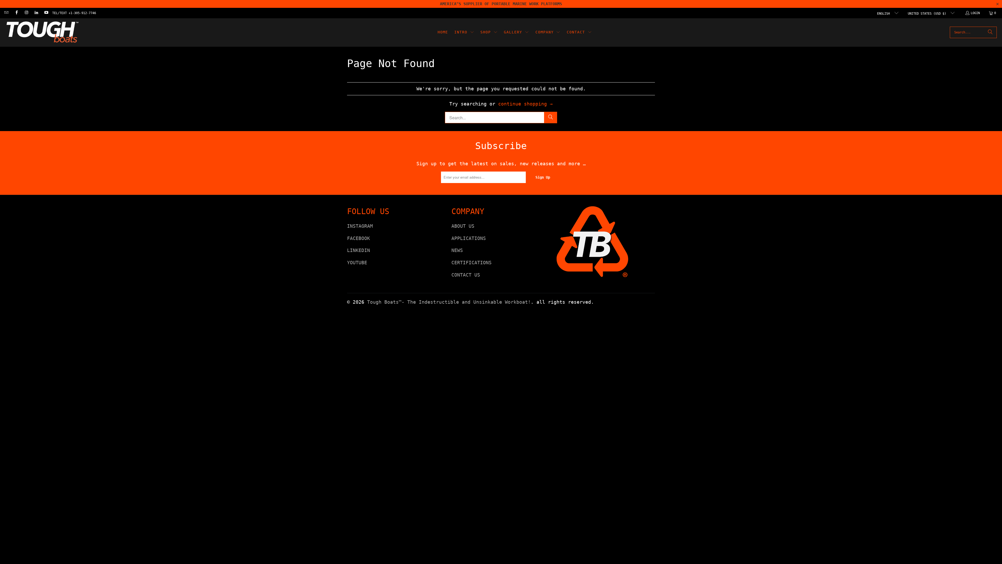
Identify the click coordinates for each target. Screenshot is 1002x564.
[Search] (990, 32)
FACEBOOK (358, 238)
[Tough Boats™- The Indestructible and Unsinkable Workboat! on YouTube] (46, 13)
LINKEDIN (358, 250)
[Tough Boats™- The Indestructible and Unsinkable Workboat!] (42, 32)
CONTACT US (465, 275)
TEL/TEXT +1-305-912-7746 (74, 13)
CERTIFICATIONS (471, 262)
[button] (464, 32)
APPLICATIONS (468, 238)
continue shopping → (525, 104)
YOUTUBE (357, 262)
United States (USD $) (928, 13)
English (884, 13)
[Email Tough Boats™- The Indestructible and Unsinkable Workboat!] (6, 13)
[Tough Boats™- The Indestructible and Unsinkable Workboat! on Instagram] (26, 13)
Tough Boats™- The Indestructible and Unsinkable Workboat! (449, 302)
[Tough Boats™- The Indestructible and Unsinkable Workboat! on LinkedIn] (36, 13)
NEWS (457, 250)
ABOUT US (462, 226)
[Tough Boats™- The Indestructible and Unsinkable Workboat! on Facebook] (16, 13)
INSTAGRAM (360, 226)
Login (975, 13)
